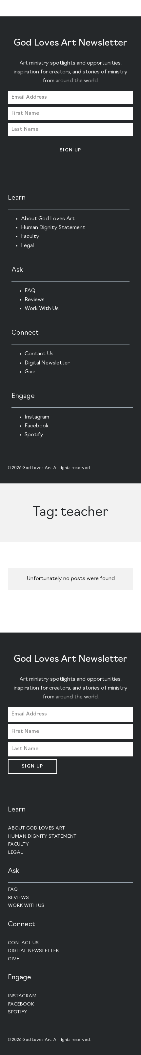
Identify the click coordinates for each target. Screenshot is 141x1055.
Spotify (34, 435)
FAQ (30, 291)
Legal (27, 245)
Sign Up (70, 150)
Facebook (37, 426)
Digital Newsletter (47, 363)
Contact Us (39, 354)
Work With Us (42, 308)
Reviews (35, 300)
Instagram (37, 417)
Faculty (30, 236)
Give (30, 372)
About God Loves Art (48, 219)
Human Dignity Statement (53, 227)
